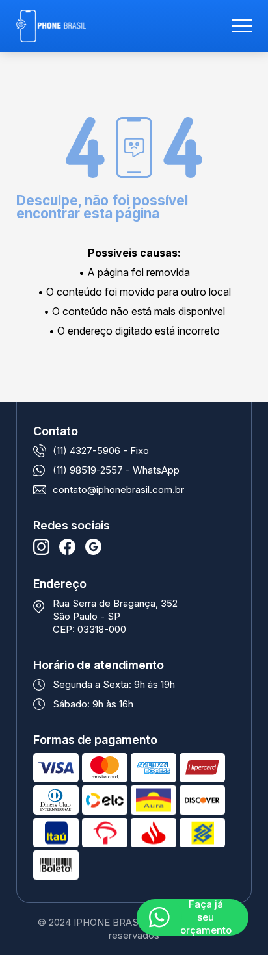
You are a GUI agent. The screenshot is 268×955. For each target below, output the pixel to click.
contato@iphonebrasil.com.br (118, 489)
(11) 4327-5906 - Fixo (101, 450)
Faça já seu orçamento (206, 917)
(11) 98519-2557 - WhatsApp (116, 470)
